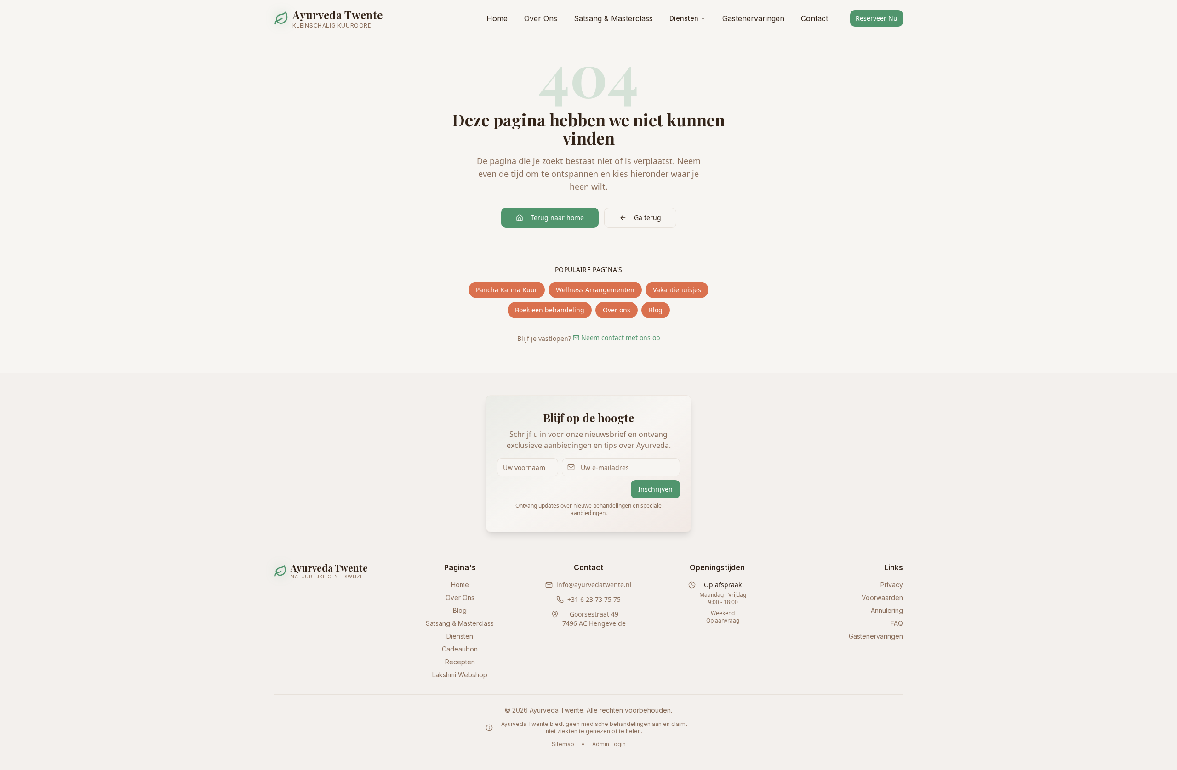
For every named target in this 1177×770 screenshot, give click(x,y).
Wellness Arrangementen (595, 289)
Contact (814, 18)
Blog (656, 310)
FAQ (897, 623)
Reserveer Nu (876, 18)
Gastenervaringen (753, 18)
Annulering (887, 610)
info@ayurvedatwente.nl (594, 584)
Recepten (460, 662)
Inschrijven (655, 489)
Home (497, 18)
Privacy (891, 585)
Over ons (616, 310)
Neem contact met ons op (620, 337)
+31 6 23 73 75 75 (594, 599)
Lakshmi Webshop (459, 675)
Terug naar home (557, 217)
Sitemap (563, 744)
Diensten (683, 18)
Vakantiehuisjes (677, 289)
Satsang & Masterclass (613, 18)
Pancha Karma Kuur (506, 289)
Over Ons (540, 18)
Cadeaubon (460, 649)
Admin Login (609, 744)
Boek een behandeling (549, 310)
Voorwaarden (882, 597)
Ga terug (647, 217)
